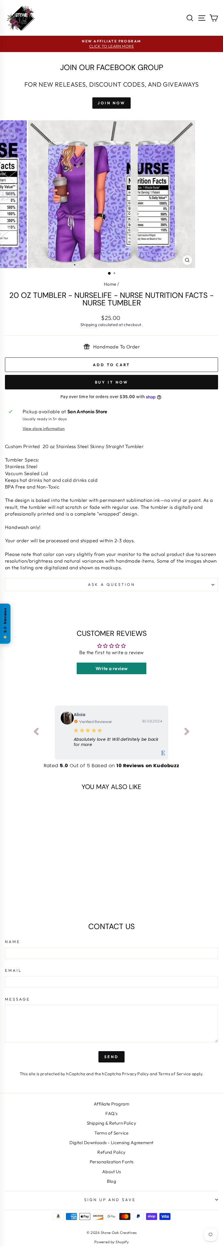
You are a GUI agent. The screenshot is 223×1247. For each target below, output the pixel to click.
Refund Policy (111, 1152)
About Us (111, 1171)
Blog (111, 1181)
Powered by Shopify (111, 1241)
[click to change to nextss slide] (187, 732)
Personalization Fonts (112, 1161)
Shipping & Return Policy (111, 1123)
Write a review (112, 668)
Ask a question (111, 584)
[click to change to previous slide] (36, 732)
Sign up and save (110, 1199)
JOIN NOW (111, 103)
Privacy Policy (135, 1073)
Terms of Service (174, 1073)
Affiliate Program (111, 1104)
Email (13, 970)
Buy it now (111, 382)
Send (111, 1056)
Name (12, 941)
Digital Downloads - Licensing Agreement (111, 1142)
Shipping (88, 324)
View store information (44, 428)
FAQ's (111, 1113)
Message (17, 999)
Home (110, 284)
